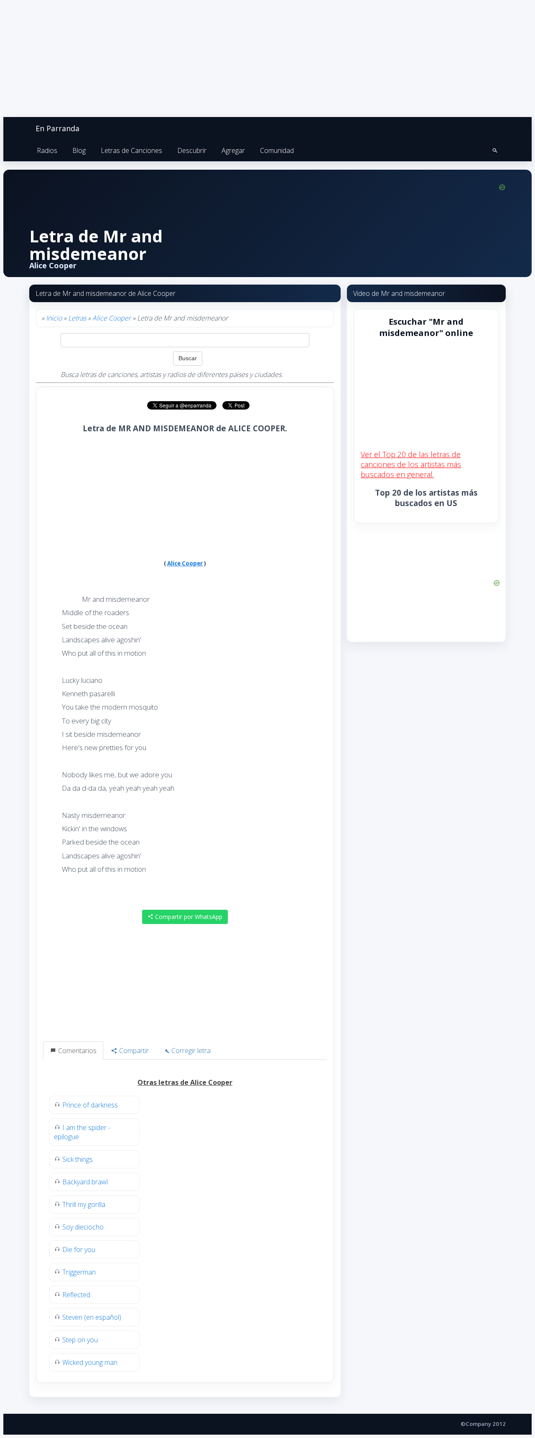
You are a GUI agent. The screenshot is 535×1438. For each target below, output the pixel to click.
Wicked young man (89, 1362)
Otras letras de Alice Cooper (185, 1082)
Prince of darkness (90, 1105)
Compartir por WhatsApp (187, 917)
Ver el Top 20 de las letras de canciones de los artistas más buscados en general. (411, 464)
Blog (79, 150)
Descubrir (191, 150)
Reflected (76, 1294)
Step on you (80, 1339)
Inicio (54, 318)
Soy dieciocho (83, 1227)
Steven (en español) (91, 1317)
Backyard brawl (85, 1181)
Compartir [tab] (133, 1050)
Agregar (233, 150)
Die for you (78, 1249)
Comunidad (277, 150)
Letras (77, 318)
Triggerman (79, 1272)
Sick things (77, 1159)
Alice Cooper (111, 318)
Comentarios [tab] (76, 1050)
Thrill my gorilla (83, 1204)
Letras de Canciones (131, 150)
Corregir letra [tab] (190, 1050)
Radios (47, 150)
